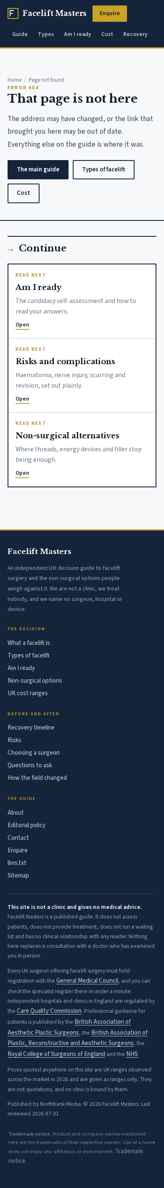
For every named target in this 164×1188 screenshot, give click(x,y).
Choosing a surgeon (34, 752)
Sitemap (18, 875)
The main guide (38, 169)
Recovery (135, 34)
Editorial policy (26, 825)
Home (14, 80)
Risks (14, 740)
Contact (18, 837)
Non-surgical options (35, 680)
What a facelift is (29, 643)
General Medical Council (87, 980)
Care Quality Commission (49, 1011)
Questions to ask (30, 765)
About (16, 812)
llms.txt (17, 863)
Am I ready (77, 34)
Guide (20, 34)
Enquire (110, 13)
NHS (132, 1054)
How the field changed (37, 778)
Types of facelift (103, 169)
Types (46, 34)
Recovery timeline (31, 727)
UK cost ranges (28, 693)
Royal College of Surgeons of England (56, 1054)
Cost (107, 34)
